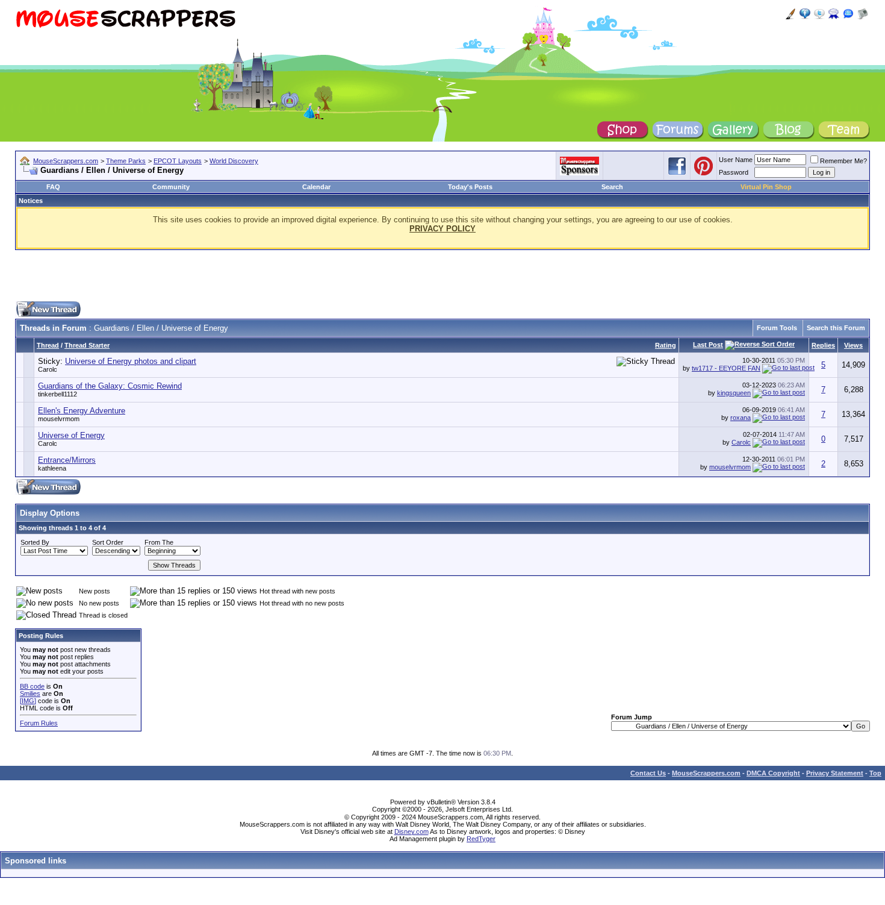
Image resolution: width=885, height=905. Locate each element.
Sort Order (107, 542)
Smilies (30, 693)
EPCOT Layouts (178, 160)
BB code (32, 686)
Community (171, 186)
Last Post (708, 344)
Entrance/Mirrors (67, 460)
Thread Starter (87, 345)
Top (875, 773)
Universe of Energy (71, 435)
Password (733, 172)
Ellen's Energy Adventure (81, 410)
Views (853, 345)
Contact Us (648, 773)
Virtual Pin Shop (766, 186)
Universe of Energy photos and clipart (130, 361)
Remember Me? (843, 160)
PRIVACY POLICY (442, 228)
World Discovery (234, 160)
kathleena (52, 468)
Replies (823, 345)
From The (158, 542)
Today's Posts (470, 186)
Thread (48, 345)
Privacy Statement (834, 773)
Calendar (316, 186)
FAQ (53, 186)
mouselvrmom (58, 418)
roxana (740, 417)
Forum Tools (777, 327)
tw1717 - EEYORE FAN (726, 368)
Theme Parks (126, 160)
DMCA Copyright (773, 773)
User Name (736, 159)
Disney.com (411, 831)
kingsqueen (734, 392)
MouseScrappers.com (65, 160)
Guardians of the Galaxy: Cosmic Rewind (110, 385)
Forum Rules (39, 723)
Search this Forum (836, 327)
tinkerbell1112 (57, 394)
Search (612, 186)
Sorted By (34, 542)
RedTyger (481, 838)
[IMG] (28, 700)
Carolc (47, 369)
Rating (665, 345)
